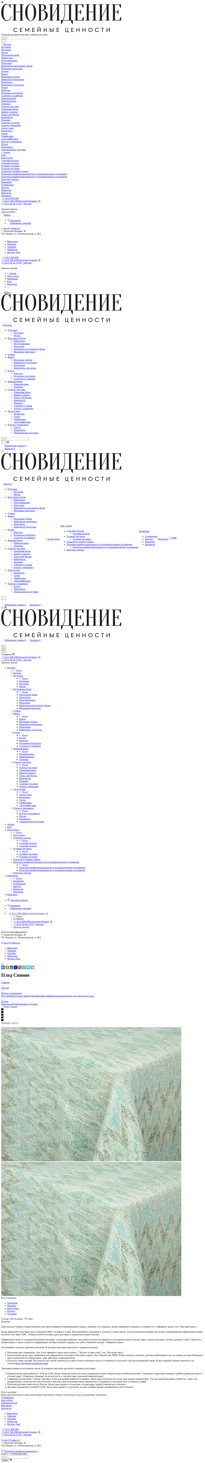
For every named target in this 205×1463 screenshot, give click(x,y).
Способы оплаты (28, 843)
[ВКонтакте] (3, 967)
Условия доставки (28, 854)
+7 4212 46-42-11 (16, 203)
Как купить (19, 835)
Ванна (22, 719)
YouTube (11, 247)
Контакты (6, 1408)
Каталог (17, 673)
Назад (19, 670)
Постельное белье (28, 694)
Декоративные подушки (25, 1004)
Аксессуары (25, 794)
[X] (15, 967)
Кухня (22, 738)
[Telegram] (32, 967)
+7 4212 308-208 (10, 198)
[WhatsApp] (24, 967)
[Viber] (20, 967)
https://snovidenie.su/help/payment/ (31, 1363)
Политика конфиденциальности (21, 1451)
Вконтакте (12, 241)
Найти (5, 1460)
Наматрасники (26, 754)
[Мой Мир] (11, 967)
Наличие (11, 1305)
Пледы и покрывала (29, 813)
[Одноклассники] (7, 967)
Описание (12, 1303)
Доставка (12, 1313)
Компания (18, 881)
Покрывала (7, 1004)
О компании (7, 1397)
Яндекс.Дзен (13, 252)
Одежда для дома (28, 767)
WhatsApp (12, 249)
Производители (9, 1403)
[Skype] (28, 967)
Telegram (11, 244)
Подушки (24, 681)
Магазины (6, 1405)
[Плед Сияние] (91, 1160)
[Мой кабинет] (2, 602)
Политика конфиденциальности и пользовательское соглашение (52, 867)
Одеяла (32, 996)
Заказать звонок (21, 927)
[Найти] (3, 41)
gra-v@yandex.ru (11, 228)
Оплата (11, 1311)
